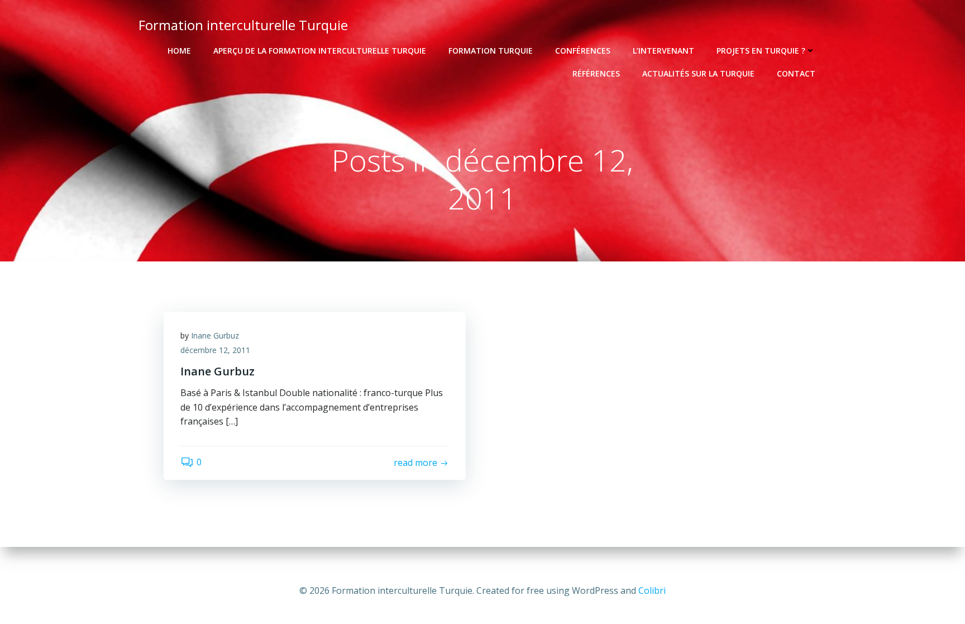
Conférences (582, 50)
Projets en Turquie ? (760, 50)
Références (596, 73)
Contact (796, 73)
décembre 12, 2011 (215, 350)
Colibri (652, 590)
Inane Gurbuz (215, 335)
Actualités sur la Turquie (698, 73)
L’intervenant (663, 50)
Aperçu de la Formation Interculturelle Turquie (319, 50)
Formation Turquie (490, 50)
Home (179, 50)
